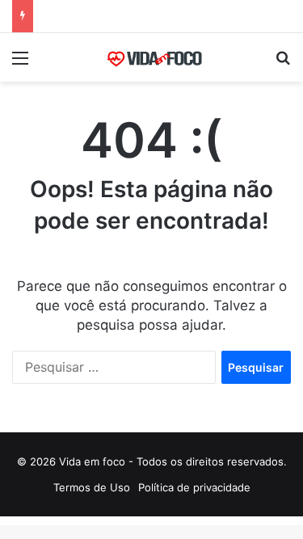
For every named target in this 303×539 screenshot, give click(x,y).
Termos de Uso (91, 487)
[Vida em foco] (152, 57)
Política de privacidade (194, 487)
